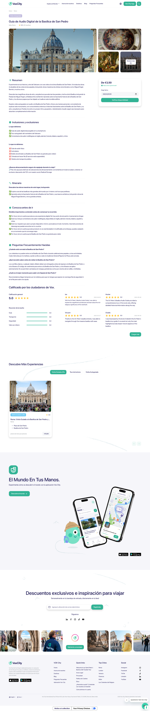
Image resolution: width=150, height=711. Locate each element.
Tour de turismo (75, 372)
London (101, 670)
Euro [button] (20, 697)
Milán (100, 679)
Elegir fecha (104, 90)
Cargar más (135, 334)
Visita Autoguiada (92, 372)
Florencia (101, 676)
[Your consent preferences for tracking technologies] (146, 707)
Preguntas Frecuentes (96, 3)
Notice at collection (62, 708)
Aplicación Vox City (59, 682)
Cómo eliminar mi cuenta (83, 689)
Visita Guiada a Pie (58, 372)
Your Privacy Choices (81, 708)
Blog (85, 3)
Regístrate (97, 607)
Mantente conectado (75, 647)
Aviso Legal (79, 672)
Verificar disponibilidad (120, 100)
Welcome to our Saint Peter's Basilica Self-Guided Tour (84, 669)
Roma (15, 11)
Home (10, 11)
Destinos (79, 3)
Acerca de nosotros (68, 3)
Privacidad (79, 675)
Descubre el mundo (18, 494)
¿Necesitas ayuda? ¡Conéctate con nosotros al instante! (85, 685)
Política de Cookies (82, 678)
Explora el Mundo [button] (52, 4)
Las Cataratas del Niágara (106, 682)
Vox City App (129, 4)
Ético (77, 681)
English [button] (12, 697)
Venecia (101, 673)
